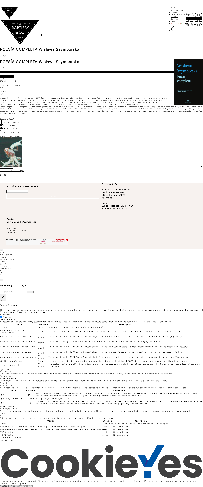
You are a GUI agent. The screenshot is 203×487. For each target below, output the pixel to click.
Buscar (30, 292)
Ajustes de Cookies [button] (9, 486)
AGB (8, 226)
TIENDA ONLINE (177, 10)
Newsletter (175, 21)
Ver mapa (107, 197)
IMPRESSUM (11, 228)
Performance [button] (6, 376)
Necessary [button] (5, 314)
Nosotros (174, 12)
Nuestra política (20, 483)
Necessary (8, 317)
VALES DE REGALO (178, 14)
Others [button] (3, 413)
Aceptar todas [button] (26, 486)
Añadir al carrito (7, 76)
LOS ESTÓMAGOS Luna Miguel (12, 171)
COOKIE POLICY (12, 232)
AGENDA (174, 8)
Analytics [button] (4, 383)
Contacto (174, 19)
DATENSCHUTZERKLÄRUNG (16, 230)
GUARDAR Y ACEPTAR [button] (11, 437)
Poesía (12, 119)
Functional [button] (5, 369)
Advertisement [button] (7, 406)
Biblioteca (174, 17)
